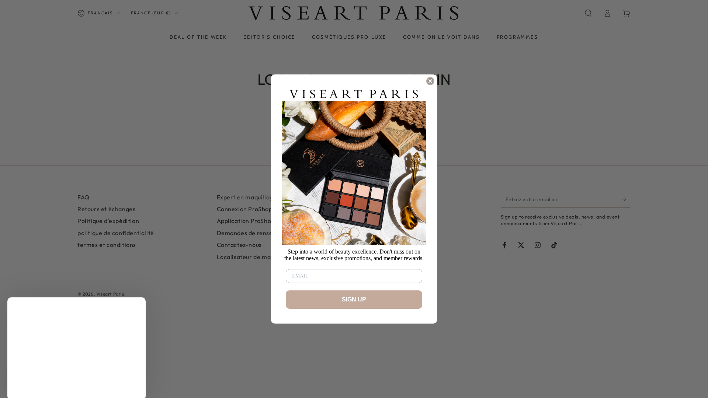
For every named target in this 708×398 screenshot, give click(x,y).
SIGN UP (354, 299)
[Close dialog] (430, 81)
